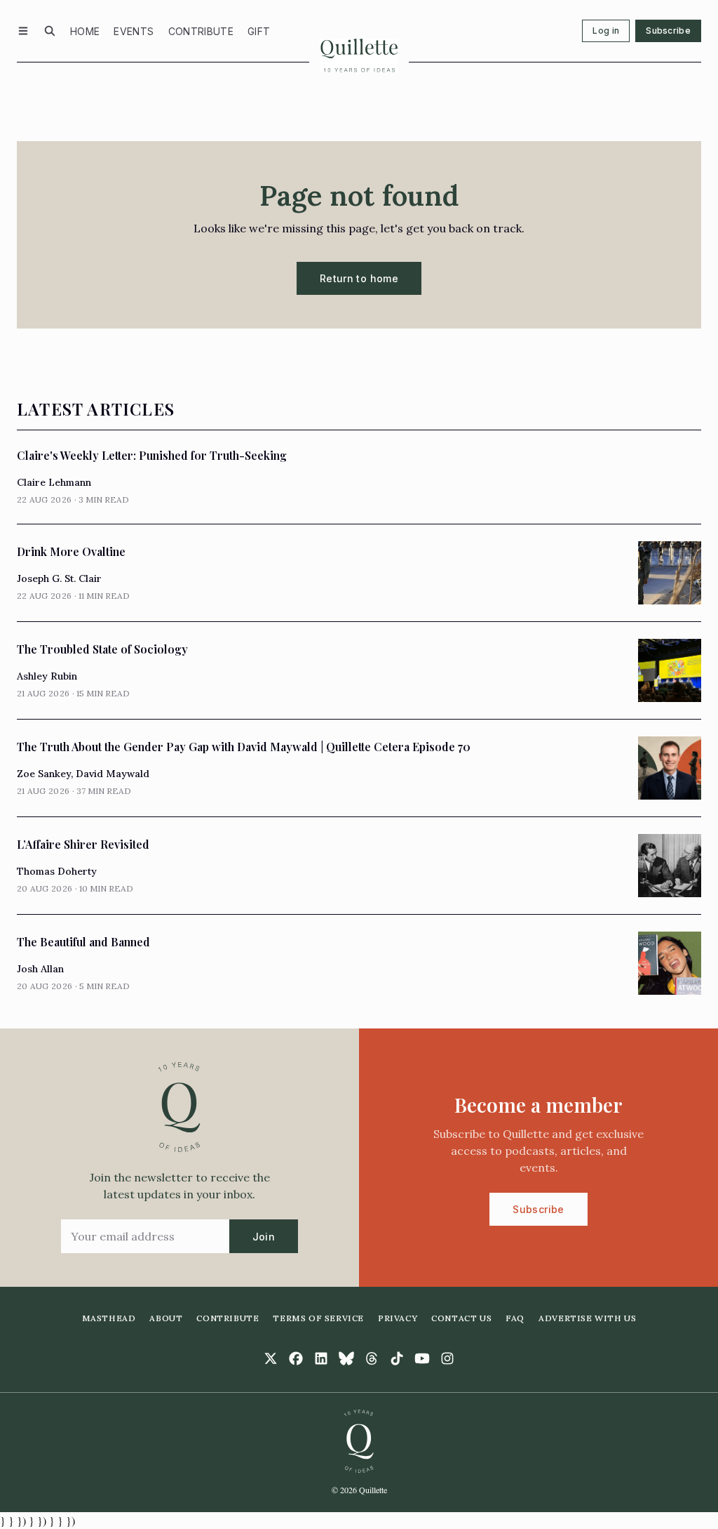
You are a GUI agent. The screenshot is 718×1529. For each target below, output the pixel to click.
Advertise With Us (587, 1318)
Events (134, 31)
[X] (270, 1358)
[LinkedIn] (321, 1358)
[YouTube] (422, 1358)
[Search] (49, 31)
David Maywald (112, 773)
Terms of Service (318, 1318)
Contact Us (461, 1318)
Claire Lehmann (54, 482)
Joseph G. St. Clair (59, 578)
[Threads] (371, 1358)
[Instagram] (447, 1358)
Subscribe (668, 30)
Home (85, 31)
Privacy (397, 1318)
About (165, 1318)
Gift (259, 31)
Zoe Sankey (44, 773)
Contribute (201, 31)
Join (263, 1237)
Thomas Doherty (57, 871)
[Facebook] (295, 1358)
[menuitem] (85, 30)
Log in (605, 30)
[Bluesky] (346, 1358)
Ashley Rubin (47, 676)
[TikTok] (396, 1358)
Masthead (109, 1318)
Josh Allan (40, 968)
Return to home (359, 278)
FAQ (515, 1318)
